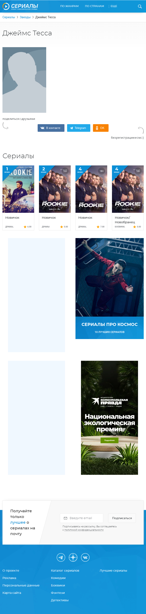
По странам (94, 6)
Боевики (58, 585)
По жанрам (69, 6)
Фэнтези (58, 592)
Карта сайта (11, 592)
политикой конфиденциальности (84, 530)
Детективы (60, 600)
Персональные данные (21, 585)
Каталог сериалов (65, 570)
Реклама (9, 578)
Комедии (58, 578)
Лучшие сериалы (113, 570)
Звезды (25, 17)
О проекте (10, 570)
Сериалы (8, 17)
